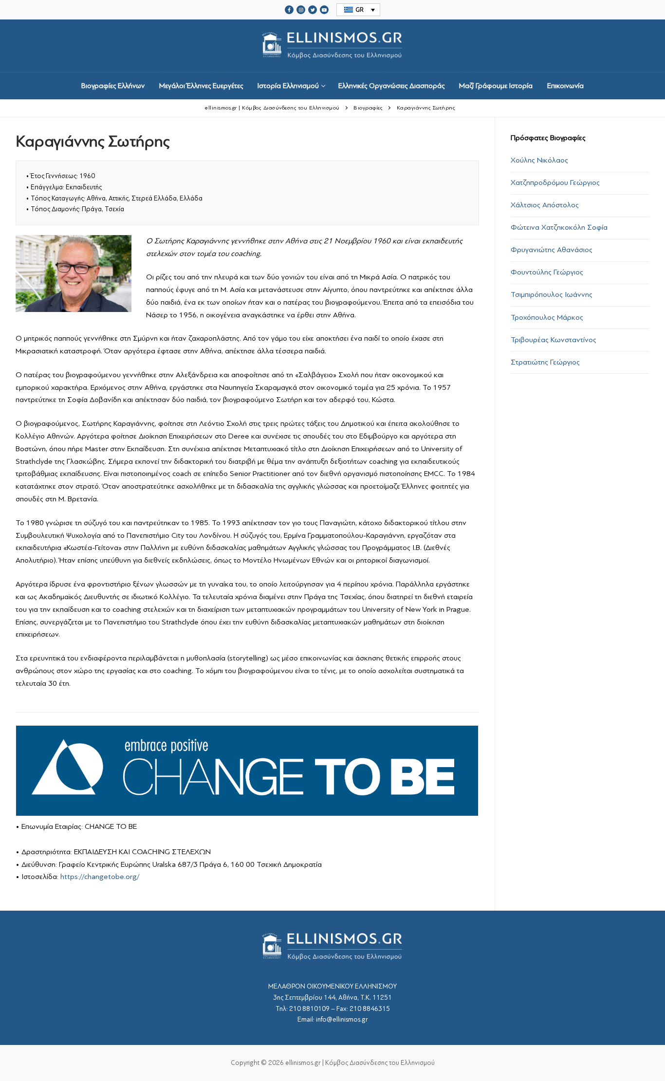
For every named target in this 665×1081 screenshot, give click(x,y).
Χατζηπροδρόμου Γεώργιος (555, 182)
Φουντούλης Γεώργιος (547, 272)
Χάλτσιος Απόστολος (545, 205)
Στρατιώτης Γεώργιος (545, 362)
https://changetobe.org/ (99, 876)
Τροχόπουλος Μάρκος (547, 317)
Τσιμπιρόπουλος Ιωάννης (551, 294)
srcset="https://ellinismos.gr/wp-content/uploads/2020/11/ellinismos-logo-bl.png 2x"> (332, 68)
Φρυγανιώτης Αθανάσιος (551, 249)
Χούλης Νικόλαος (539, 160)
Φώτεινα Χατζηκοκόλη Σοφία (559, 227)
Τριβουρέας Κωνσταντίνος (553, 339)
